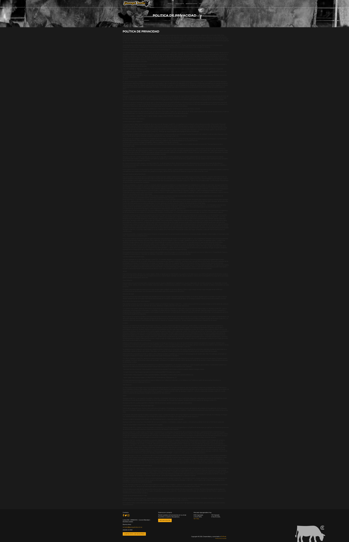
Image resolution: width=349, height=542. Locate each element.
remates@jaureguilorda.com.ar (132, 527)
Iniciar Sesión (165, 520)
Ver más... (197, 518)
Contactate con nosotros (134, 534)
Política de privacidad (220, 538)
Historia (202, 3)
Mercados (210, 3)
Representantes (191, 3)
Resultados (179, 3)
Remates (171, 3)
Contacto (220, 3)
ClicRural (223, 536)
